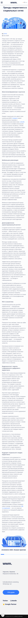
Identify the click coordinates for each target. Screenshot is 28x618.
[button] (2, 554)
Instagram (15, 118)
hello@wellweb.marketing (11, 582)
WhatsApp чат (7, 584)
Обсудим (10, 592)
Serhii (5, 33)
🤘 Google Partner (9, 604)
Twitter (5, 600)
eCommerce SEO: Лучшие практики (14, 550)
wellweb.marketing (18, 616)
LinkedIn (22, 122)
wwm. (13, 2)
